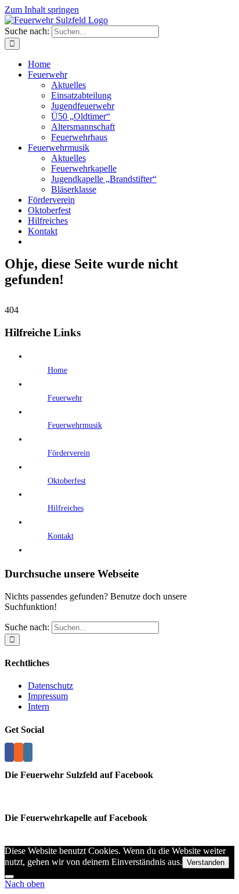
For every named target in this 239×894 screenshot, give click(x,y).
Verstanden (205, 862)
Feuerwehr (65, 398)
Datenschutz (50, 686)
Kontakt (61, 536)
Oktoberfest (67, 481)
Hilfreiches (66, 508)
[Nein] (9, 876)
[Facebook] (9, 752)
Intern (38, 706)
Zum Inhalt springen (42, 9)
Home (57, 370)
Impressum (48, 696)
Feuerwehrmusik (75, 425)
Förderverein (69, 453)
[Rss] (18, 752)
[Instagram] (27, 752)
